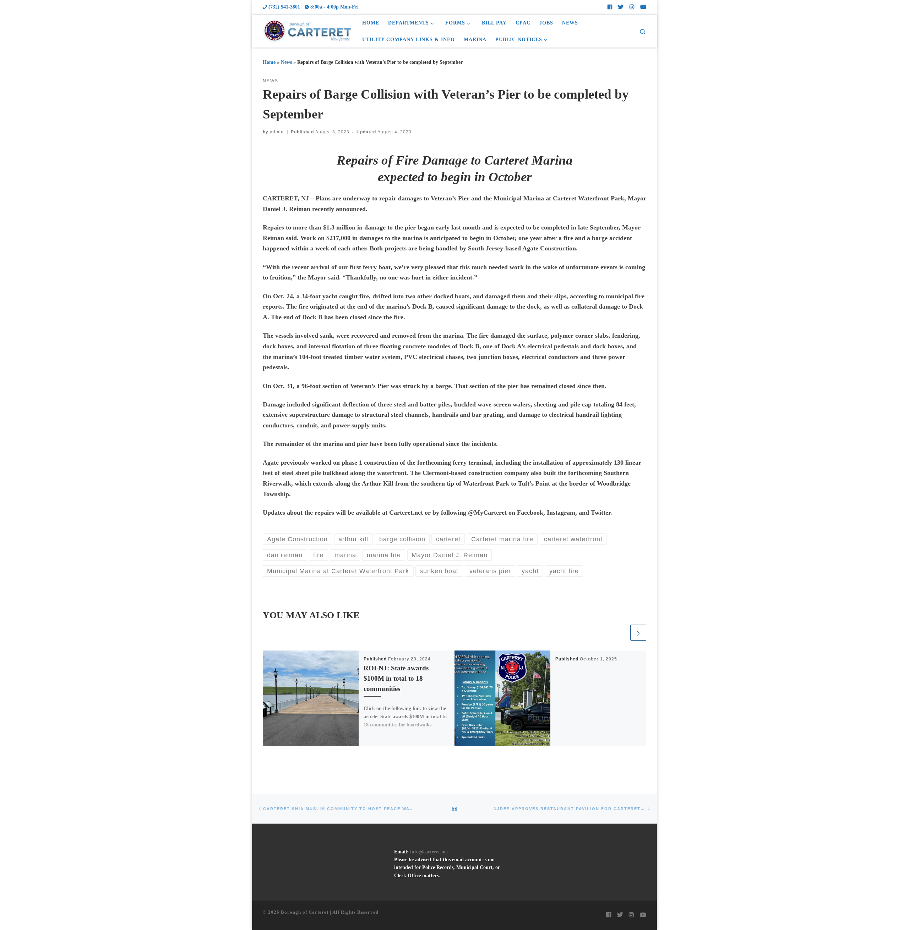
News (286, 62)
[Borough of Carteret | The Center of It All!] (307, 30)
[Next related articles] (638, 633)
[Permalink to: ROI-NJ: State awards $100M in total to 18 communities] (311, 698)
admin (277, 131)
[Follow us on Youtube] (643, 7)
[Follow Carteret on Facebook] (610, 7)
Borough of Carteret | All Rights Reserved (330, 912)
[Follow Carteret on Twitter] (621, 7)
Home (269, 62)
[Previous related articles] (621, 633)
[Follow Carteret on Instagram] (632, 7)
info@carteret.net (429, 851)
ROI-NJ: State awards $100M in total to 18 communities (396, 678)
